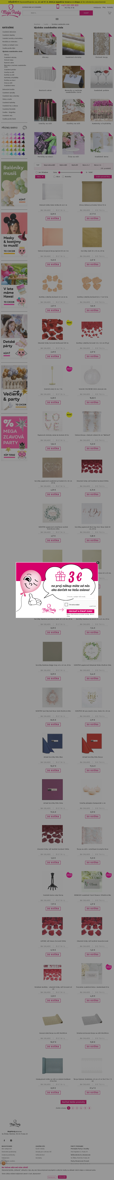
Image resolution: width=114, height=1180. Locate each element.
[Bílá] (3, 134)
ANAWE (78, 1178)
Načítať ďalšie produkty (73, 1102)
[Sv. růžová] (7, 138)
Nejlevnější (63, 165)
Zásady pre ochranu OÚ (43, 1152)
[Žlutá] (11, 146)
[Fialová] (15, 134)
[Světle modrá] (15, 154)
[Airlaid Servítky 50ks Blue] (53, 753)
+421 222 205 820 (69, 5)
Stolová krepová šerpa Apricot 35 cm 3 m (53, 251)
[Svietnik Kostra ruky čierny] (53, 892)
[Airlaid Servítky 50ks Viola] (53, 799)
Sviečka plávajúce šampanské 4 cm (92, 803)
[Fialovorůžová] (23, 134)
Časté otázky (40, 1149)
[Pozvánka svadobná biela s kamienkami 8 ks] (92, 983)
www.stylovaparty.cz (67, 1176)
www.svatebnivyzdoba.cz (52, 1173)
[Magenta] (19, 138)
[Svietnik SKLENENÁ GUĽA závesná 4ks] (92, 385)
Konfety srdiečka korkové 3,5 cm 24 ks (53, 297)
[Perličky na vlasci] (45, 143)
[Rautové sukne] (45, 77)
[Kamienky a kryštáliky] (102, 110)
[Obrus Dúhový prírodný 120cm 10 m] (92, 201)
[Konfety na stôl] (73, 110)
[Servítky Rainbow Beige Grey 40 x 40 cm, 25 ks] (53, 661)
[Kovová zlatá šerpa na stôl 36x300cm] (53, 1029)
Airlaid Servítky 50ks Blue (53, 757)
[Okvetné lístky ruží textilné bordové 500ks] (92, 477)
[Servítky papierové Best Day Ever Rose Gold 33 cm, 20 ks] (92, 523)
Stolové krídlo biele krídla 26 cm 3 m (53, 205)
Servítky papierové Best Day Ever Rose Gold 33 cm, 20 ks (92, 528)
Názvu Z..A (97, 165)
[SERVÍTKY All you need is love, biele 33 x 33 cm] (92, 707)
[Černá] (23, 142)
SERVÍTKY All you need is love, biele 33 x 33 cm (92, 711)
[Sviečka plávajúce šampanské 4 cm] (92, 799)
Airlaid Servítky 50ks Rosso (92, 757)
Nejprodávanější (49, 165)
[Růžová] (11, 138)
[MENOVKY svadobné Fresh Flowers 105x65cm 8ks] (92, 892)
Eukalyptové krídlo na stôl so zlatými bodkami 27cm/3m (53, 1080)
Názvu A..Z (86, 165)
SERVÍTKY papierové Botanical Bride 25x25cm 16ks (92, 665)
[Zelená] (23, 150)
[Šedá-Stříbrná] (7, 134)
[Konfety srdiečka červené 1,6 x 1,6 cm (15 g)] (92, 339)
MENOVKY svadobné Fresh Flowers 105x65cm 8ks (92, 895)
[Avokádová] (15, 150)
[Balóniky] (14, 206)
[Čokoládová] (23, 146)
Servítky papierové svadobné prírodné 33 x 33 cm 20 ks (53, 482)
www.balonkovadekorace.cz (93, 1173)
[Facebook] (4, 1140)
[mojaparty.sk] (15, 1123)
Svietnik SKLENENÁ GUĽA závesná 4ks (93, 389)
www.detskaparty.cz (72, 1173)
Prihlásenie (97, 7)
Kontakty (39, 1158)
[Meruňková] (7, 142)
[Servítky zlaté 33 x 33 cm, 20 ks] (92, 247)
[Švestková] (19, 134)
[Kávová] (19, 146)
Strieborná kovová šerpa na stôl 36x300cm (93, 1033)
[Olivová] (11, 150)
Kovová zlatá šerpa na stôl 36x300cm (53, 1033)
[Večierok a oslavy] (14, 410)
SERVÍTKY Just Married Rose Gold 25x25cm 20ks (53, 711)
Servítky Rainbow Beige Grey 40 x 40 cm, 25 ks (53, 665)
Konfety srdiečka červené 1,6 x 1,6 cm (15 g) (92, 343)
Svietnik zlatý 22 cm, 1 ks (53, 389)
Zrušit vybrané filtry (103, 177)
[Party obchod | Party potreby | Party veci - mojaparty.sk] (11, 10)
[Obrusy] (45, 44)
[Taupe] (7, 146)
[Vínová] (19, 142)
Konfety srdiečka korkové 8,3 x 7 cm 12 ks (92, 297)
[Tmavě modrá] (23, 154)
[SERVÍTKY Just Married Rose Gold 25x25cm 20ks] (53, 707)
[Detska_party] (14, 359)
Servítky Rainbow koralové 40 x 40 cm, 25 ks (92, 619)
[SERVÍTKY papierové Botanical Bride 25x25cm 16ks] (92, 661)
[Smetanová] (3, 146)
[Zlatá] (15, 146)
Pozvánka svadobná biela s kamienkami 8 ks (92, 987)
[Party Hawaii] (14, 308)
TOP (37, 165)
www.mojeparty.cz (17, 1173)
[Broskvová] (3, 142)
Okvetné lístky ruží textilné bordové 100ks (53, 849)
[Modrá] (19, 154)
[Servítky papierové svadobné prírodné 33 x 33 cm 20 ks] (53, 477)
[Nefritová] (3, 150)
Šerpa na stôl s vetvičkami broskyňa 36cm (92, 849)
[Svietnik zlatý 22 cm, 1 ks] (53, 385)
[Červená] (15, 142)
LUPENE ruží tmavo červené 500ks (53, 941)
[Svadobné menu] (102, 143)
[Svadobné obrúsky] (73, 44)
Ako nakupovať (7, 1149)
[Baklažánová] (23, 138)
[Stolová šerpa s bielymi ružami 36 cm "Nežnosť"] (92, 431)
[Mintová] (7, 154)
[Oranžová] (11, 142)
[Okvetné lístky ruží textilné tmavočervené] (92, 937)
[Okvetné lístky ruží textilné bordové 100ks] (53, 845)
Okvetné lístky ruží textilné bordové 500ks (93, 481)
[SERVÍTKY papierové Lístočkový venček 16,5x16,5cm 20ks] (53, 523)
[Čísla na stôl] (73, 143)
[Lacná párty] (14, 461)
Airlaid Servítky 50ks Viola (53, 803)
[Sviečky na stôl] (45, 110)
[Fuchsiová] (15, 138)
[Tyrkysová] (11, 154)
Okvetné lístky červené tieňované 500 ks (53, 343)
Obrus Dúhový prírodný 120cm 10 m (92, 205)
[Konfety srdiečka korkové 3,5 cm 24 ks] (53, 293)
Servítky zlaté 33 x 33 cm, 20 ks (92, 251)
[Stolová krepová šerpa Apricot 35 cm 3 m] (53, 246)
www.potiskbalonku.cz (48, 1176)
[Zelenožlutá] (7, 150)
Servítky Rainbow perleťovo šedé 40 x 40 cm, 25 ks (53, 619)
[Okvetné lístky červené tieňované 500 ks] (53, 339)
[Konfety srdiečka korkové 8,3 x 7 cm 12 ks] (92, 293)
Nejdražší (75, 165)
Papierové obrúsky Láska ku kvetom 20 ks (53, 435)
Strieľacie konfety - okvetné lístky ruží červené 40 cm (53, 988)
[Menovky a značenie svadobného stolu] (73, 77)
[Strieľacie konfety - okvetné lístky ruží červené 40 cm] (53, 983)
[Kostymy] (14, 257)
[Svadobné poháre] (102, 77)
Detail (61, 210)
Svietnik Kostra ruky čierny (53, 895)
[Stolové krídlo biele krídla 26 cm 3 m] (53, 201)
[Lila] (11, 134)
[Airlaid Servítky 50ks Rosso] (92, 753)
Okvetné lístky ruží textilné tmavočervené (92, 941)
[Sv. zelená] (19, 150)
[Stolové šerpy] (102, 44)
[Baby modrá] (3, 154)
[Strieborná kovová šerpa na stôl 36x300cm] (92, 1029)
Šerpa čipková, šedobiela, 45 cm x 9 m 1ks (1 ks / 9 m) (93, 1080)
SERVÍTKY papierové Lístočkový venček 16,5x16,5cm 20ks (53, 528)
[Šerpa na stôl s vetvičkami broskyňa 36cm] (92, 845)
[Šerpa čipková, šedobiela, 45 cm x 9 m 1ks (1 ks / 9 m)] (92, 1076)
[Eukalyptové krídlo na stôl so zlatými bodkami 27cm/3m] (53, 1076)
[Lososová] (3, 138)
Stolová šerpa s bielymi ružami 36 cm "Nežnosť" (92, 435)
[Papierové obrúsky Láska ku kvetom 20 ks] (53, 431)
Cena (55, 172)
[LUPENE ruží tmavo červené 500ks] (53, 937)
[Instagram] (11, 1140)
